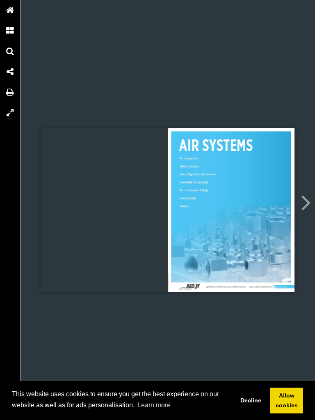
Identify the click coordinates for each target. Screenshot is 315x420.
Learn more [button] (154, 405)
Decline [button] (250, 400)
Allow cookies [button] (287, 400)
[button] (10, 10)
